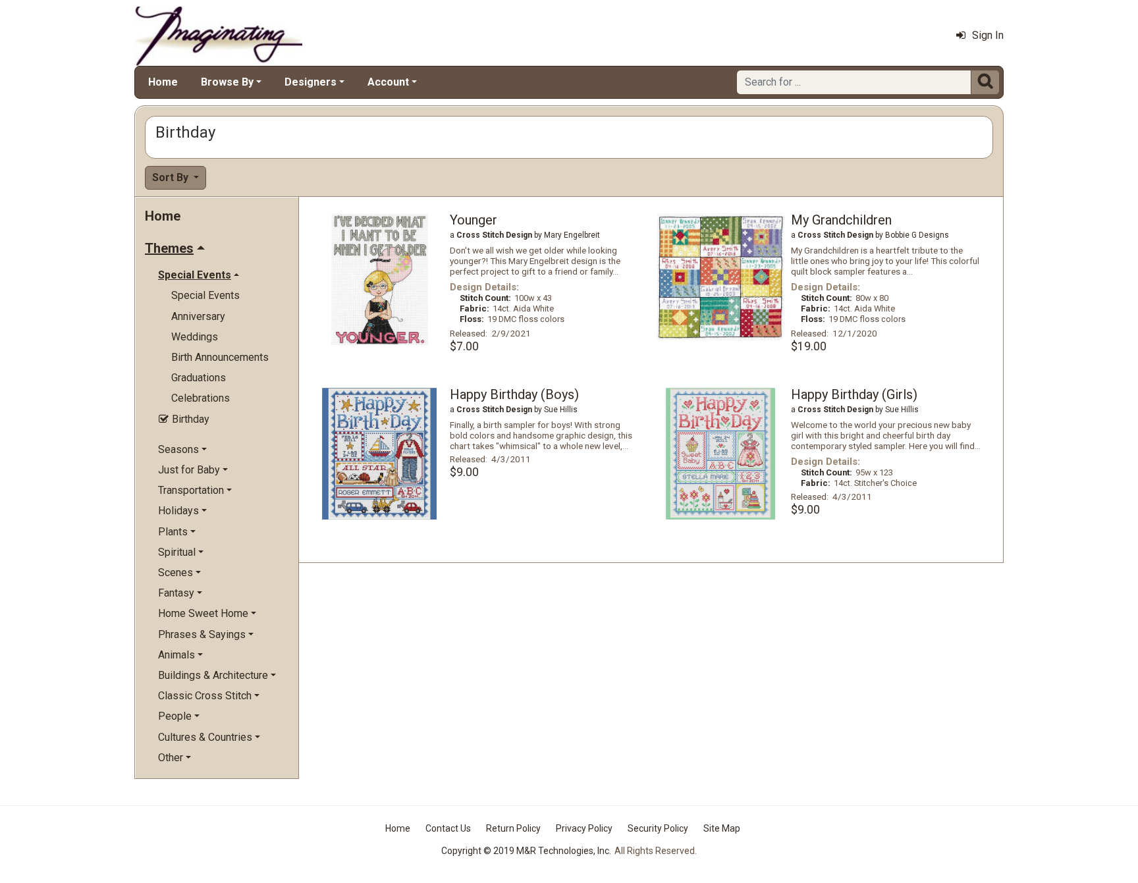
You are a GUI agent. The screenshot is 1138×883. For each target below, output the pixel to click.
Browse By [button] (227, 82)
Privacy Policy (584, 828)
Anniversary (198, 316)
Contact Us (448, 828)
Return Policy (513, 828)
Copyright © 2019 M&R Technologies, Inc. (526, 850)
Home (163, 82)
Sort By (171, 177)
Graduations (198, 377)
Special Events (205, 295)
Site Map (721, 828)
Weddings (194, 337)
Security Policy (658, 828)
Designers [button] (310, 82)
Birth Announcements (220, 357)
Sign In (988, 35)
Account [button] (388, 82)
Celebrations (200, 398)
